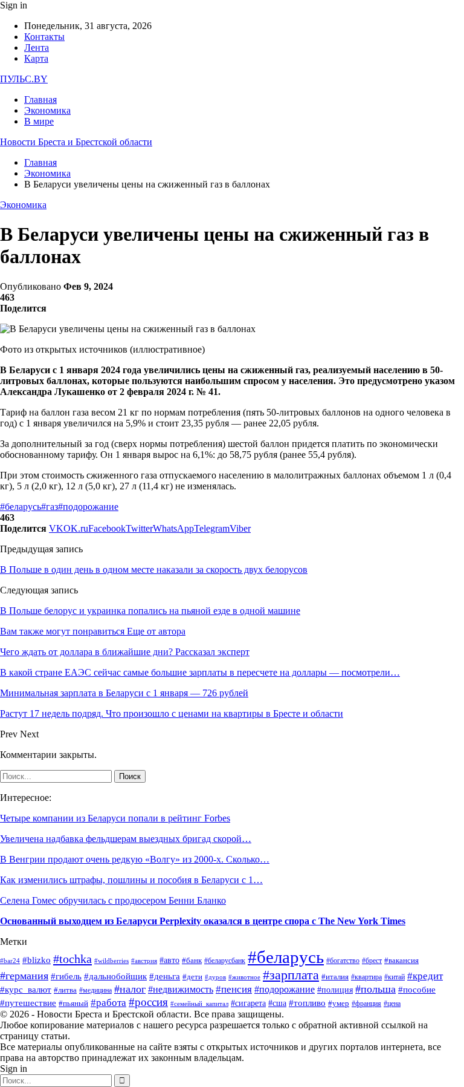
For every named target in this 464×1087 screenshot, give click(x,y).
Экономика (47, 110)
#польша (375, 989)
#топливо (307, 1003)
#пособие (417, 989)
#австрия (144, 960)
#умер (338, 1003)
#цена (392, 1004)
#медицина (95, 990)
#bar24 (10, 960)
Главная (40, 99)
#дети (192, 976)
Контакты (44, 36)
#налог (130, 989)
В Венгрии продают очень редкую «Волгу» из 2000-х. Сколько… (134, 859)
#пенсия (234, 989)
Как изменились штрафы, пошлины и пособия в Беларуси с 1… (131, 880)
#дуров (215, 977)
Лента (36, 47)
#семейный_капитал (199, 1003)
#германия (24, 976)
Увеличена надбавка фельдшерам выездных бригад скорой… (125, 839)
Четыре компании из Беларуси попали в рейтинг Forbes (115, 818)
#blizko (36, 960)
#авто (169, 960)
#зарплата (291, 974)
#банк (192, 960)
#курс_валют (25, 989)
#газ (49, 506)
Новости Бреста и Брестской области (76, 142)
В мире (39, 121)
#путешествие (28, 1003)
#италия (335, 977)
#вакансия (401, 960)
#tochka (72, 958)
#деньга (164, 976)
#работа (108, 1002)
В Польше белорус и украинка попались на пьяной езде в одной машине (150, 611)
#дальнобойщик (115, 976)
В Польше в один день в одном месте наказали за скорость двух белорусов (154, 569)
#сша (277, 1003)
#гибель (66, 976)
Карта (36, 58)
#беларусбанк (224, 961)
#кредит (425, 976)
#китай (394, 977)
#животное (244, 977)
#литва (65, 989)
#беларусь (20, 506)
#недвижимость (180, 989)
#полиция (335, 989)
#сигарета (248, 1003)
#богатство (342, 961)
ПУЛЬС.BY (24, 79)
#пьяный (73, 1003)
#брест (372, 960)
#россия (148, 1002)
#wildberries (111, 960)
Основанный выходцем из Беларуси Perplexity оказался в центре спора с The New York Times (202, 921)
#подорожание (88, 506)
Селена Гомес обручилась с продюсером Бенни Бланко (113, 900)
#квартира (366, 977)
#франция (366, 1004)
